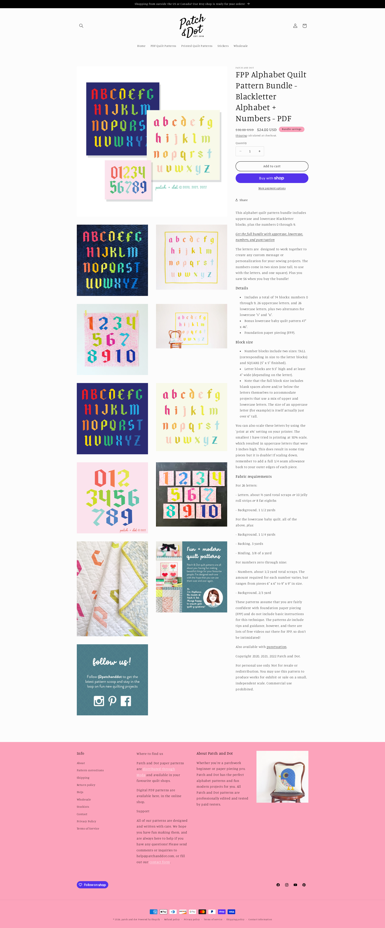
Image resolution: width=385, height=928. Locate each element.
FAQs (80, 792)
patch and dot (130, 919)
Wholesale (84, 799)
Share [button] (244, 200)
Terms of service (213, 919)
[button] (81, 25)
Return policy (86, 784)
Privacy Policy (86, 821)
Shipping (241, 135)
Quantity (241, 143)
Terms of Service (88, 828)
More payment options (272, 188)
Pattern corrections (90, 770)
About (81, 763)
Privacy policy (192, 919)
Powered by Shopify (149, 919)
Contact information (260, 919)
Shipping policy (235, 919)
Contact (82, 814)
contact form (159, 862)
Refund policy (172, 919)
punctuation (277, 647)
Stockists (83, 806)
